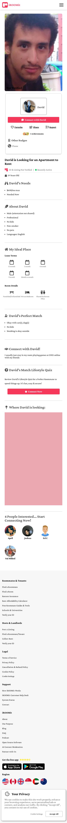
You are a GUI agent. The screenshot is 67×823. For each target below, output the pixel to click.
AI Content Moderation (12, 747)
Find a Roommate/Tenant (13, 634)
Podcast (5, 737)
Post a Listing (8, 629)
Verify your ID (8, 615)
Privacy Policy (8, 662)
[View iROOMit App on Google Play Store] (34, 769)
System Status (8, 700)
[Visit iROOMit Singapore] (28, 784)
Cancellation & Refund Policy (15, 667)
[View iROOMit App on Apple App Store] (12, 769)
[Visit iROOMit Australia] (43, 784)
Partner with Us (9, 751)
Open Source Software (12, 742)
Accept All (54, 814)
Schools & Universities (12, 610)
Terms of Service (9, 657)
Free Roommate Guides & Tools (16, 605)
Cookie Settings (8, 676)
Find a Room (7, 591)
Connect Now (35, 391)
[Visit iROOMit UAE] (36, 784)
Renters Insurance (10, 596)
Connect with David (35, 120)
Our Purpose (7, 723)
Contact (5, 704)
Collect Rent (7, 638)
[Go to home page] (11, 5)
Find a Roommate (10, 587)
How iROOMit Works (11, 690)
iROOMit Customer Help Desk (15, 695)
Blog (4, 728)
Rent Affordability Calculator (14, 601)
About (4, 719)
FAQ (4, 733)
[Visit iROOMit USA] (5, 784)
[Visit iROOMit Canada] (13, 784)
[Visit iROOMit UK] (20, 784)
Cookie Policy (8, 671)
